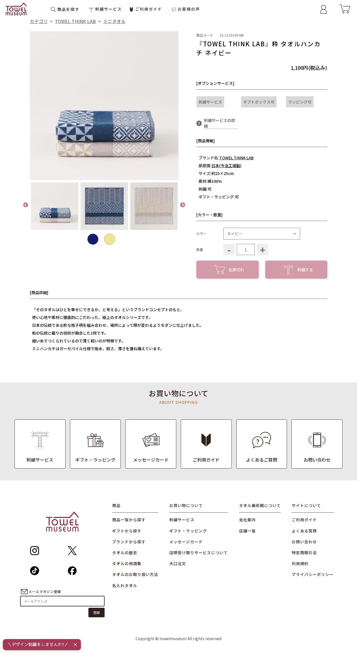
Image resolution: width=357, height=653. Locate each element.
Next (182, 205)
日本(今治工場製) (226, 165)
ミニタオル (114, 21)
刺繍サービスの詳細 (219, 123)
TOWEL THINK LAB (75, 21)
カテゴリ (39, 21)
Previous (25, 205)
